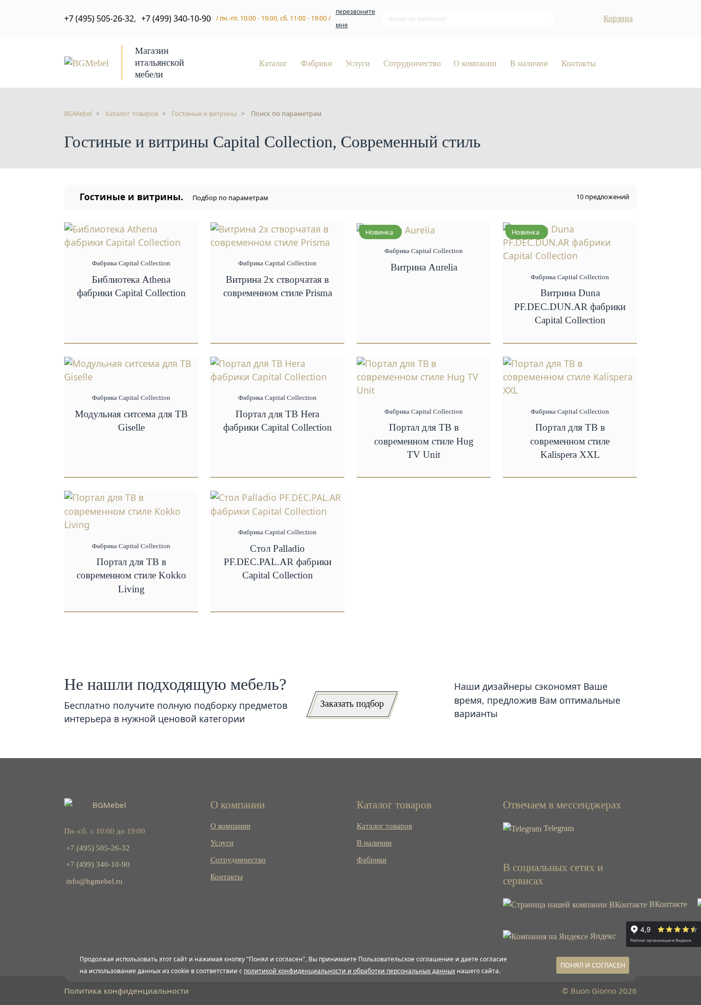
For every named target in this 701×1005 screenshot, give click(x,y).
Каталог (273, 64)
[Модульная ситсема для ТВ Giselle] (131, 369)
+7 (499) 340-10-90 (176, 18)
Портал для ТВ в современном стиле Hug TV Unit (424, 441)
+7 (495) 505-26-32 (99, 18)
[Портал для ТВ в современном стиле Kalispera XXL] (570, 376)
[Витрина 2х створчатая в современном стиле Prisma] (277, 234)
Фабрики (317, 64)
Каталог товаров (384, 825)
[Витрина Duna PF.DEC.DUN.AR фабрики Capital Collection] (570, 241)
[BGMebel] (86, 62)
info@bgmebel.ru (94, 881)
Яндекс (602, 936)
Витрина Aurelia (424, 267)
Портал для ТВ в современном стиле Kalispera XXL (570, 441)
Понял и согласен (592, 965)
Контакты (578, 64)
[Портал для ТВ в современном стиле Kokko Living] (131, 510)
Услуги (357, 64)
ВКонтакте (667, 904)
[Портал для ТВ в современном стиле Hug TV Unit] (424, 376)
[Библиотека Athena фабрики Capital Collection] (131, 234)
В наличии (529, 64)
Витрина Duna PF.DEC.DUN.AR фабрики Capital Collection (570, 306)
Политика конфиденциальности (126, 990)
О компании (475, 64)
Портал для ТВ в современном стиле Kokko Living (131, 575)
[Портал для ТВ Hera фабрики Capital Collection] (277, 369)
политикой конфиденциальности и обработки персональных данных (349, 971)
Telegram (557, 828)
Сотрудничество (412, 64)
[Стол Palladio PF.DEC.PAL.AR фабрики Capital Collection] (277, 503)
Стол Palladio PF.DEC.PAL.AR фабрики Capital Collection (278, 562)
